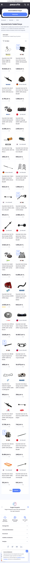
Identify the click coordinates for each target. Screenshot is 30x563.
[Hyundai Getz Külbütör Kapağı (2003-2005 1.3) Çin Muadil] (22, 109)
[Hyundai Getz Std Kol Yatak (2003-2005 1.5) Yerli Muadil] (22, 167)
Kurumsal (5, 533)
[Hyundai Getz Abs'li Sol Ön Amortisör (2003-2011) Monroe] (8, 79)
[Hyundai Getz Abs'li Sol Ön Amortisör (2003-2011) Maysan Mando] (8, 405)
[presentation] (2, 507)
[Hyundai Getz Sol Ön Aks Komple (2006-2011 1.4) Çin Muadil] (8, 225)
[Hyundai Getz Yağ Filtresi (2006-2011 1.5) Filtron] (8, 139)
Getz (17, 20)
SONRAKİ (15, 490)
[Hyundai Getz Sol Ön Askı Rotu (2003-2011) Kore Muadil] (8, 197)
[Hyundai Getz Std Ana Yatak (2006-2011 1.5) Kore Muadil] (22, 139)
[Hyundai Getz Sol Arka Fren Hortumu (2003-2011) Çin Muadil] (22, 435)
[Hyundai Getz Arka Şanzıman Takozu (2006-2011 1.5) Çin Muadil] (22, 225)
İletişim (4, 541)
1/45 (10, 490)
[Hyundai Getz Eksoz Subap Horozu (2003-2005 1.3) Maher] (22, 375)
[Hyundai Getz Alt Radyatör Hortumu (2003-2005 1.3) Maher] (22, 285)
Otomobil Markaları (7, 530)
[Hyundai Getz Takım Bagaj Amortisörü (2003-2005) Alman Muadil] (8, 167)
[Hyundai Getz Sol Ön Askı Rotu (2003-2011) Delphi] (22, 405)
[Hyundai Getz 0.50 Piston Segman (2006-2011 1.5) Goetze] (8, 49)
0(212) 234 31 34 (18, 1)
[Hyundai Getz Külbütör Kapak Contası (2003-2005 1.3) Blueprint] (8, 375)
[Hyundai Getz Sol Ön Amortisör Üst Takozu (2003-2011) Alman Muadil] (22, 79)
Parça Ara (15, 14)
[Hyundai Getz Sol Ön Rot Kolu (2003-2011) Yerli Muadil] (22, 465)
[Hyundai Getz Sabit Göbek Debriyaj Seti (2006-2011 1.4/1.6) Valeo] (8, 255)
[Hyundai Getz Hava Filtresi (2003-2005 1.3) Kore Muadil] (8, 465)
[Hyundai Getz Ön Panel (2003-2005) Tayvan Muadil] (22, 345)
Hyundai (11, 20)
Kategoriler (5, 526)
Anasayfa (3, 20)
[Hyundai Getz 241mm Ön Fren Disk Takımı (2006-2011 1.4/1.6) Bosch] (8, 315)
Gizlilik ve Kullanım (7, 537)
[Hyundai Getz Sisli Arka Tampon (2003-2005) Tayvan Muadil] (22, 315)
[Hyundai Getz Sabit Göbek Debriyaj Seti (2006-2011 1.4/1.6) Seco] (8, 109)
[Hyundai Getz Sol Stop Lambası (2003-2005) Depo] (8, 285)
